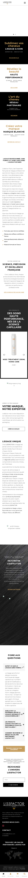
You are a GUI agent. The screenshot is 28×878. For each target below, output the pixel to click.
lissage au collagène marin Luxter (14, 193)
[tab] (14, 667)
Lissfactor (16, 867)
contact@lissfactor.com (8, 833)
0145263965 (5, 835)
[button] (4, 355)
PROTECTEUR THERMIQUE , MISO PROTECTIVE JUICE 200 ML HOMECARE (14, 362)
